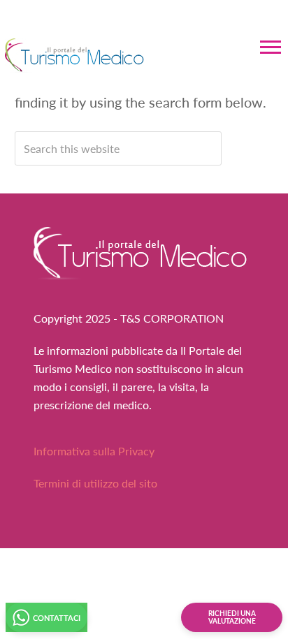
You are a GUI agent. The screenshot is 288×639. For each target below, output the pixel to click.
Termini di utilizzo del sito (95, 483)
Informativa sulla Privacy (94, 451)
